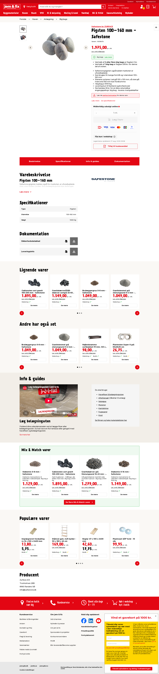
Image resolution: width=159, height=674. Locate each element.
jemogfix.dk (24, 666)
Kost (100, 415)
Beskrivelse (34, 161)
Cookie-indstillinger (27, 670)
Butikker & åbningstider (29, 619)
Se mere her (25, 435)
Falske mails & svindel (28, 650)
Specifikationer (63, 161)
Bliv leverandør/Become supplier (63, 645)
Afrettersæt (103, 398)
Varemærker (24, 645)
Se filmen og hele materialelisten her (111, 420)
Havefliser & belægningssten (111, 395)
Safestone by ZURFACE (102, 27)
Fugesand (102, 412)
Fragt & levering (26, 637)
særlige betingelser (110, 95)
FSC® (52, 641)
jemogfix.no (44, 666)
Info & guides (92, 161)
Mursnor (102, 405)
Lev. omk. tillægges (98, 51)
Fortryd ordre (25, 654)
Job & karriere (113, 8)
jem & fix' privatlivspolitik (144, 642)
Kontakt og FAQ (26, 628)
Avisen (110, 5)
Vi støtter (125, 8)
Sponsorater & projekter (59, 632)
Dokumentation (122, 161)
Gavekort (130, 1)
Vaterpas (102, 401)
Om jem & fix (55, 628)
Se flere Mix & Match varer (78, 502)
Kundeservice (151, 1)
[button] (77, 313)
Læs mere (108, 57)
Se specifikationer (108, 101)
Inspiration (120, 5)
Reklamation (25, 641)
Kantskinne (103, 408)
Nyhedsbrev (140, 1)
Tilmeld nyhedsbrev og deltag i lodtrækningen (131, 669)
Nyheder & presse (57, 624)
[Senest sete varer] (156, 27)
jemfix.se (34, 666)
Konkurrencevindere (58, 637)
